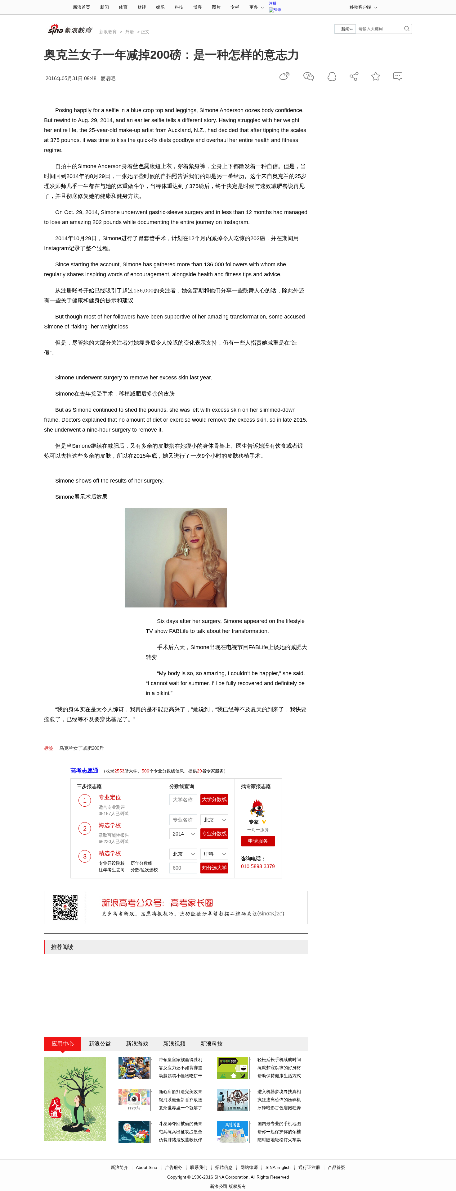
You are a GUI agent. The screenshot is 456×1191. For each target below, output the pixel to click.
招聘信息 (224, 1167)
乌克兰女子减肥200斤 (81, 748)
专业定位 (110, 797)
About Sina (146, 1167)
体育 (123, 7)
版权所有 (237, 1186)
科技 (179, 7)
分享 (354, 76)
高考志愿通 (84, 770)
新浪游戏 (137, 1044)
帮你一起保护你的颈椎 (279, 1131)
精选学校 (110, 853)
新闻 (104, 7)
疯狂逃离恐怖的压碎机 (279, 1099)
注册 (272, 3)
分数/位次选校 (144, 869)
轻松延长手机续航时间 (279, 1059)
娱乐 (160, 7)
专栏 (234, 7)
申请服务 (258, 841)
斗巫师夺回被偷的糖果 (180, 1123)
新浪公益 (100, 1044)
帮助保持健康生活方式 (279, 1075)
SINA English (278, 1167)
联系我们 (199, 1167)
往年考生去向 (112, 869)
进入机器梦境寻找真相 (279, 1091)
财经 (141, 7)
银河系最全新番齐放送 (180, 1099)
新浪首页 (81, 7)
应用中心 (62, 1044)
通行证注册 (309, 1167)
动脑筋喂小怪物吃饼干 (180, 1075)
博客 (197, 7)
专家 (254, 822)
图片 (216, 7)
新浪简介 (119, 1167)
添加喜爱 (376, 76)
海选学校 (110, 825)
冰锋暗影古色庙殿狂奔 (279, 1107)
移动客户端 (360, 7)
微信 (309, 76)
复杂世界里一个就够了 (180, 1107)
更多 (253, 7)
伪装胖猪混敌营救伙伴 (180, 1139)
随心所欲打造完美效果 (180, 1091)
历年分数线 (141, 863)
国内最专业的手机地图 (279, 1123)
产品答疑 (336, 1167)
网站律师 (249, 1167)
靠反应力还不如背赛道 (180, 1067)
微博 (285, 76)
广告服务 (173, 1167)
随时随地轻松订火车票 (279, 1139)
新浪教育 (108, 31)
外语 (129, 31)
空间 (332, 76)
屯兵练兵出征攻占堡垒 (180, 1131)
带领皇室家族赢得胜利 (180, 1059)
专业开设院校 (112, 863)
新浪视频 (174, 1044)
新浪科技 (211, 1044)
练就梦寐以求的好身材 (279, 1067)
